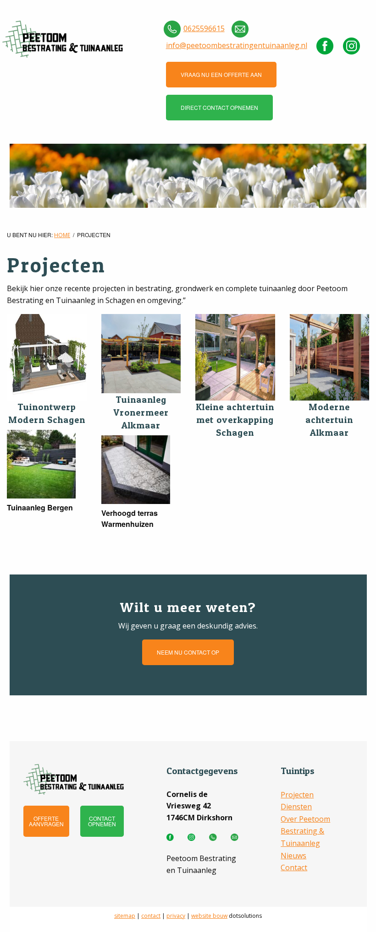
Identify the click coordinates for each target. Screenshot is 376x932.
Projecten (297, 795)
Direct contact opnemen (219, 107)
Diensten (296, 807)
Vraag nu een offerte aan (221, 74)
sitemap (124, 916)
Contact (294, 867)
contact (150, 916)
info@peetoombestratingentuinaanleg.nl (236, 45)
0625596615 (204, 28)
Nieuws (293, 856)
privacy (175, 916)
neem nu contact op (188, 652)
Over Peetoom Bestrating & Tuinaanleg (305, 831)
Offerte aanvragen (46, 821)
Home (62, 235)
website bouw (209, 916)
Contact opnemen (102, 821)
